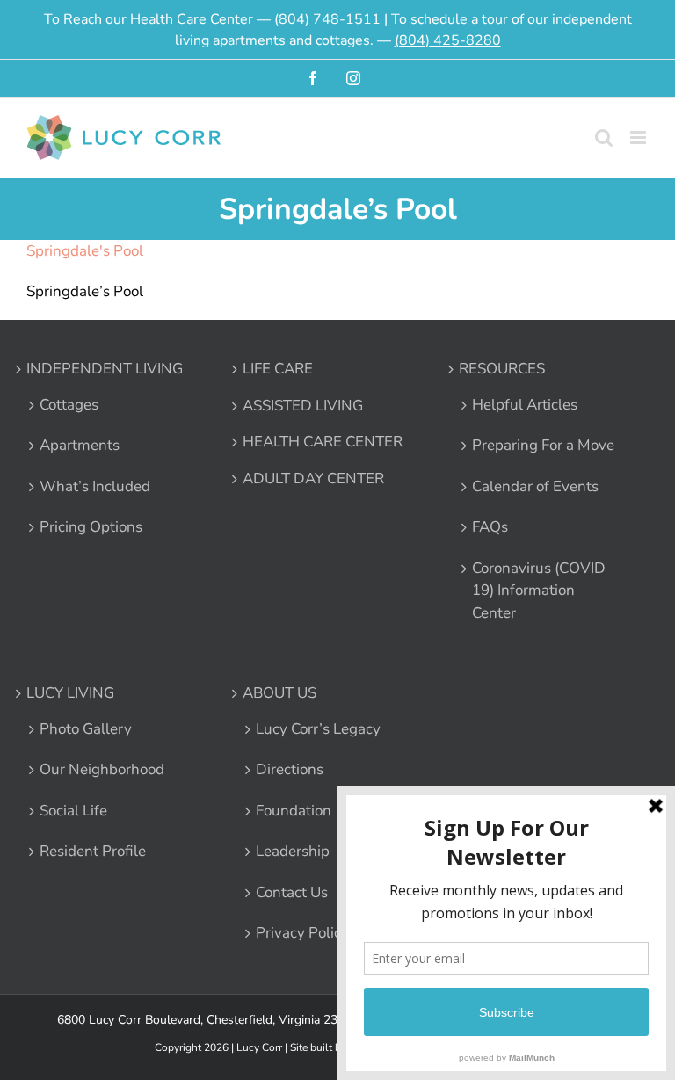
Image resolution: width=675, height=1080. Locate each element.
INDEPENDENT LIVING (104, 369)
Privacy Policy (302, 933)
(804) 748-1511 (327, 19)
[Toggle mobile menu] (639, 137)
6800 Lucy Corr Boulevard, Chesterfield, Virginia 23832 (208, 1019)
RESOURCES (502, 369)
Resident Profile (93, 851)
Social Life (73, 811)
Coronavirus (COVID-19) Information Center (542, 590)
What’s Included (95, 486)
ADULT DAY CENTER (313, 478)
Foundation (293, 811)
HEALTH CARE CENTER (323, 441)
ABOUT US (279, 693)
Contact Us (292, 892)
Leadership (293, 851)
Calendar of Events (535, 486)
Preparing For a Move (543, 445)
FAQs (490, 527)
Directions (289, 769)
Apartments (80, 445)
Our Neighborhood (102, 769)
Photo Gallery (86, 729)
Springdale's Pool (84, 251)
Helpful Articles (524, 405)
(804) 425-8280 (448, 40)
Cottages (69, 405)
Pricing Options (91, 527)
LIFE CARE (278, 369)
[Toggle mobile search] (604, 137)
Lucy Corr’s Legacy (318, 729)
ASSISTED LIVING (303, 405)
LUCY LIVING (70, 693)
